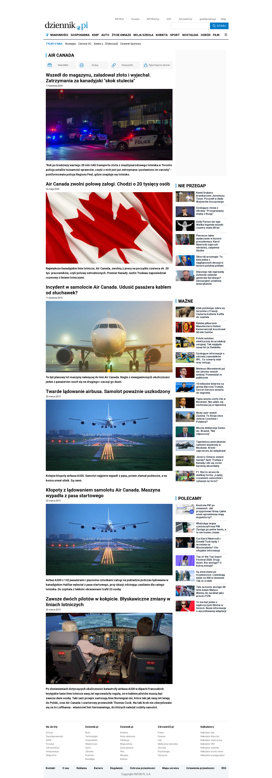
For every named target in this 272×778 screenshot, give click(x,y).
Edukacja (124, 740)
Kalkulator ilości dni (210, 736)
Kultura (123, 759)
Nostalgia (70, 43)
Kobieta (124, 732)
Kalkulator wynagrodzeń (213, 755)
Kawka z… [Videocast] (106, 43)
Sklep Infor (51, 755)
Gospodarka (91, 740)
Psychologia (164, 751)
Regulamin (116, 768)
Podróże (89, 755)
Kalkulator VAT (208, 744)
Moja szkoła (126, 744)
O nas (65, 768)
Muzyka (124, 755)
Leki (160, 740)
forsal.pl (135, 19)
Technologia (91, 736)
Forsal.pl (50, 744)
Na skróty (51, 726)
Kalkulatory (207, 726)
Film (122, 751)
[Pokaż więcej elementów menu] (226, 35)
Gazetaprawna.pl (54, 736)
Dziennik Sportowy (130, 43)
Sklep (223, 19)
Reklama (81, 768)
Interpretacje (52, 751)
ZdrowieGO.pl (185, 19)
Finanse (161, 736)
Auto (87, 732)
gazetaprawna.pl (208, 19)
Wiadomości (91, 744)
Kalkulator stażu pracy (211, 740)
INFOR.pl (119, 19)
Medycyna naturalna (168, 744)
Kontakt (50, 768)
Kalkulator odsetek (210, 747)
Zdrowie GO (84, 43)
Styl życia (162, 755)
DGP (169, 19)
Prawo (161, 732)
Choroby (162, 747)
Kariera (98, 768)
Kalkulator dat (207, 732)
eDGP (48, 740)
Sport (88, 747)
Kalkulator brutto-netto (212, 751)
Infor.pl (49, 732)
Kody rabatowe (127, 736)
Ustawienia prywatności (200, 768)
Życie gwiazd (126, 747)
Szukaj (221, 25)
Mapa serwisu (170, 768)
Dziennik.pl (91, 726)
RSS (223, 768)
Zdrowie (89, 751)
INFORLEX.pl (153, 19)
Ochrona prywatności (142, 768)
